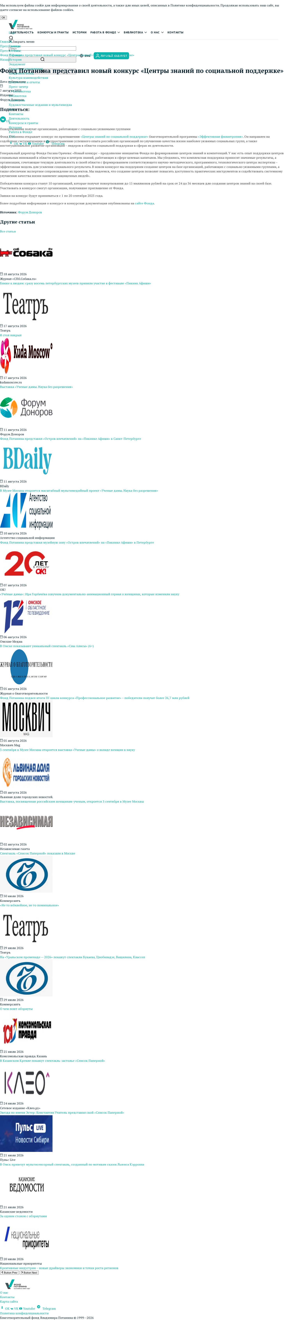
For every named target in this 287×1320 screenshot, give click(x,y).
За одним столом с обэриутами (23, 1216)
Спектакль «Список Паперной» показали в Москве (37, 853)
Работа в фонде (103, 32)
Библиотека (133, 32)
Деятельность (22, 32)
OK (3, 17)
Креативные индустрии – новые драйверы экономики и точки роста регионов (59, 1268)
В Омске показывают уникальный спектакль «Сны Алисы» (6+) (47, 646)
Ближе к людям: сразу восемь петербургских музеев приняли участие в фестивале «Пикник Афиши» (75, 283)
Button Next (30, 1272)
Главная (6, 41)
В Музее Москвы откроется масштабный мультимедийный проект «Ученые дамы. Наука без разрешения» (79, 490)
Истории (80, 32)
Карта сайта (9, 1301)
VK (8, 121)
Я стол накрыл (10, 335)
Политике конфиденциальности (194, 5)
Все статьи (8, 231)
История (15, 59)
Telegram (49, 1308)
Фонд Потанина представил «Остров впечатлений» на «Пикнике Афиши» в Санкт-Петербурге (70, 438)
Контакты (176, 32)
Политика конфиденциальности (24, 1313)
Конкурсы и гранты (53, 32)
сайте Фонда (144, 203)
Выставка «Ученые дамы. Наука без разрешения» (36, 387)
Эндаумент (17, 64)
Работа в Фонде (20, 132)
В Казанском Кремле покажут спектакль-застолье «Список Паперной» (52, 1060)
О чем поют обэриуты (16, 1009)
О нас (155, 32)
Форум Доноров (30, 212)
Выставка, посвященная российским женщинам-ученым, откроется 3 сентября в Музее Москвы (72, 801)
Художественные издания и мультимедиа (40, 105)
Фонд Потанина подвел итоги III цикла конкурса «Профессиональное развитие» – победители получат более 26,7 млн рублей (94, 698)
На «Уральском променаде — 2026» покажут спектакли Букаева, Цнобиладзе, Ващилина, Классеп (72, 957)
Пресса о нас (9, 50)
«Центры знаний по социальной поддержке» (114, 136)
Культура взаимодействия (28, 77)
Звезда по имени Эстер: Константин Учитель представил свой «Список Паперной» (62, 1112)
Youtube (29, 1308)
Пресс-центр (18, 86)
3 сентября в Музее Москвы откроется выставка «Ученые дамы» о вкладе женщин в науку (67, 750)
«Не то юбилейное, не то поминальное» (29, 905)
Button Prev (10, 1272)
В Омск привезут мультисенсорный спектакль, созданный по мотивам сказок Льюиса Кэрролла (72, 1164)
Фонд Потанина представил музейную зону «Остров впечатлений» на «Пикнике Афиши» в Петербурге (77, 542)
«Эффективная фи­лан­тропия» (220, 136)
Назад (4, 59)
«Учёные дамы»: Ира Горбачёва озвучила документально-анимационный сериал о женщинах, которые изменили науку (89, 594)
